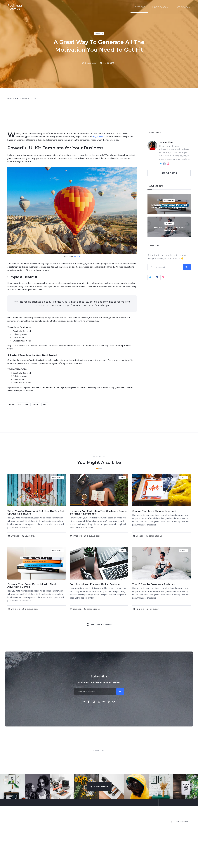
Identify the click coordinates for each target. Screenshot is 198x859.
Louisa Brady (91, 63)
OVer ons (140, 7)
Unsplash (76, 256)
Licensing (178, 849)
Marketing (99, 33)
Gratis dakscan (160, 7)
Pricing (87, 822)
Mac (44, 404)
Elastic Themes (25, 849)
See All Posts (169, 173)
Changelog (187, 849)
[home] (15, 7)
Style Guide (169, 849)
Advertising (23, 404)
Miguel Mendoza (93, 536)
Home (9, 98)
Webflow (43, 849)
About (108, 822)
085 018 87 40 (183, 7)
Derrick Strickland (156, 536)
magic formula (99, 136)
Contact (119, 822)
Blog (16, 98)
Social (36, 404)
